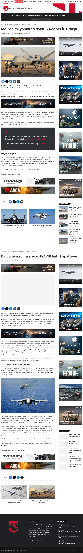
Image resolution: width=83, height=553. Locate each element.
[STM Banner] (28, 105)
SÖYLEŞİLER (52, 15)
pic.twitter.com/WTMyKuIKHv (35, 139)
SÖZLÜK (59, 15)
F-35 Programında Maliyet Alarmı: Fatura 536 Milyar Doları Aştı (74, 232)
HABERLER (24, 15)
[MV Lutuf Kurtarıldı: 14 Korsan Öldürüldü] (63, 217)
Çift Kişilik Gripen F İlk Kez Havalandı (75, 239)
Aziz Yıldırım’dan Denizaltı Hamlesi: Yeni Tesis (74, 223)
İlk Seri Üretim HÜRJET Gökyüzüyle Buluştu (75, 208)
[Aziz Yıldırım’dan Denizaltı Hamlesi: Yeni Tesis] (63, 224)
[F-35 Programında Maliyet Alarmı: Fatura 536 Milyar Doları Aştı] (63, 232)
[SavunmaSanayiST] (41, 8)
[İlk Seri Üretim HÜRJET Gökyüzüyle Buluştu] (63, 209)
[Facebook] (3, 81)
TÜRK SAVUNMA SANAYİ (35, 15)
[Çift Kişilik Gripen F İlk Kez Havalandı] (63, 241)
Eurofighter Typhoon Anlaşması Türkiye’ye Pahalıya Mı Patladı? (39, 1)
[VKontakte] (14, 81)
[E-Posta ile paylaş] (18, 81)
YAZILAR (45, 15)
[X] (7, 81)
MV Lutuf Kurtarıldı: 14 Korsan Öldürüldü (75, 215)
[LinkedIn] (10, 81)
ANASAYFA (17, 15)
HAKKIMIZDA (66, 15)
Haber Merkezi (5, 33)
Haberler (10, 24)
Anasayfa (4, 24)
